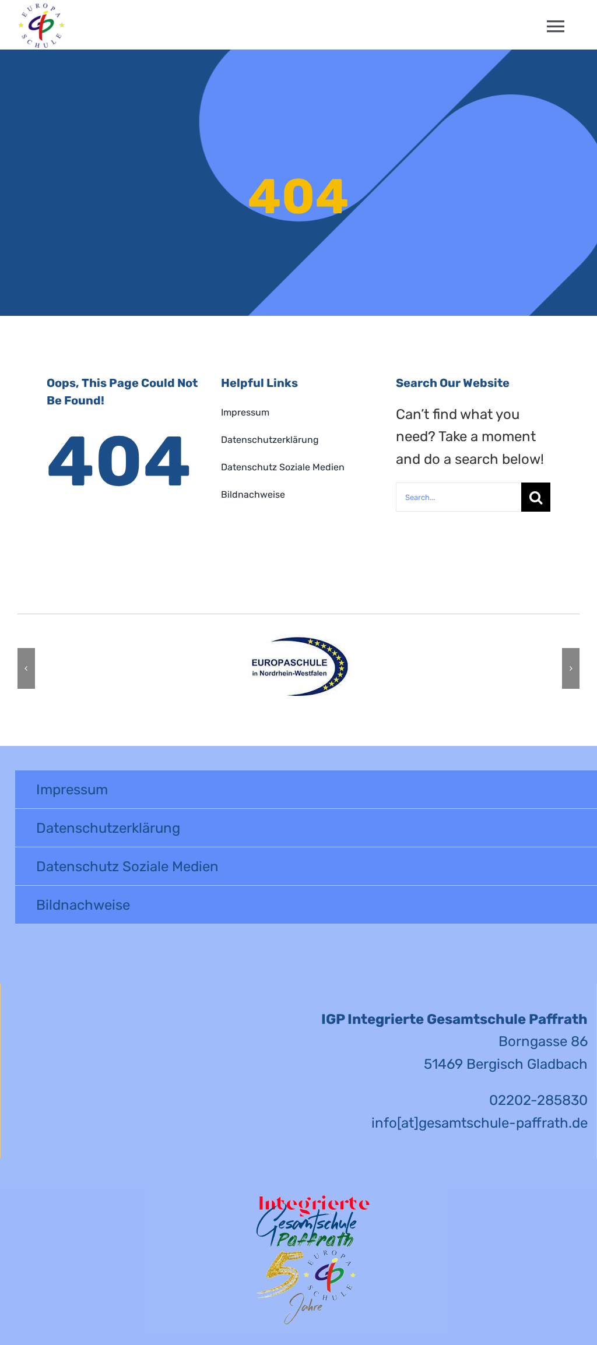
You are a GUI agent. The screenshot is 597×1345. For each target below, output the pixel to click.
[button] (26, 668)
